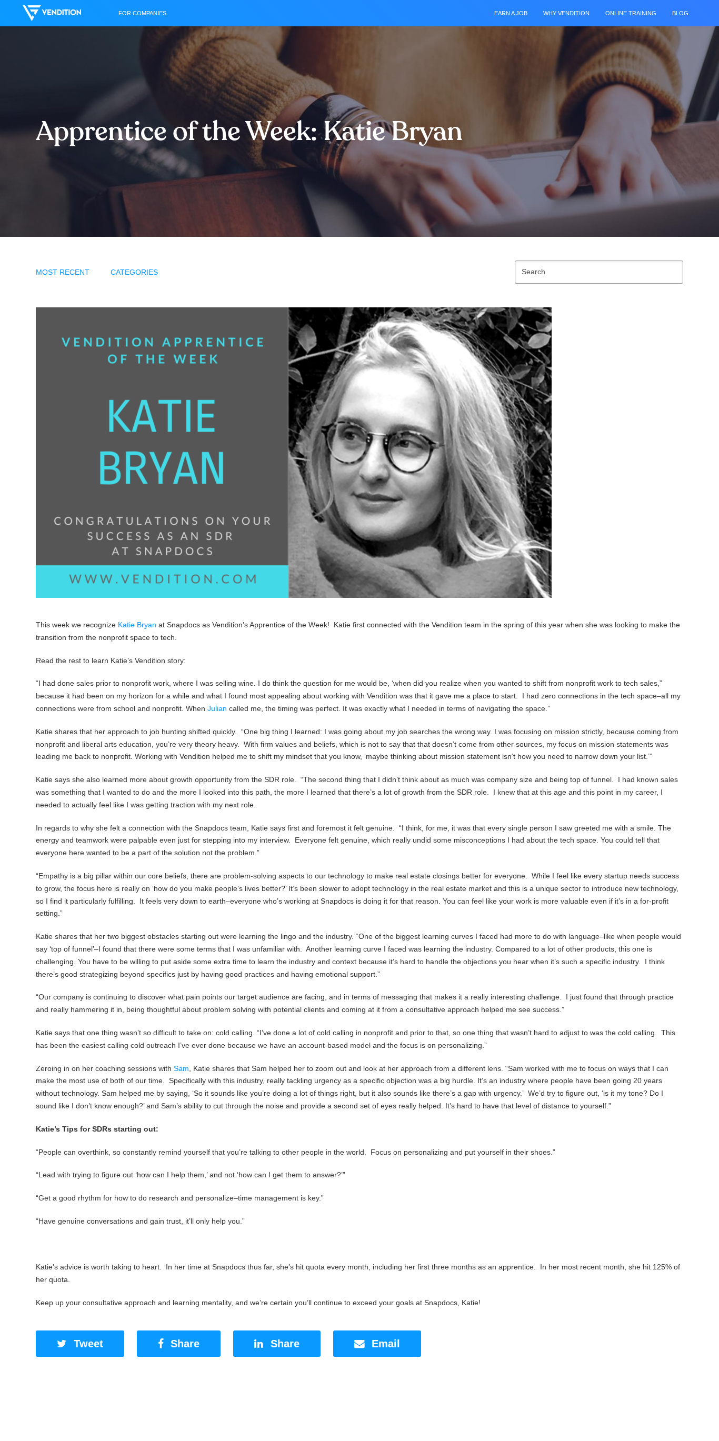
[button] (80, 1343)
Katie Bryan (137, 625)
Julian (217, 708)
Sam (181, 1068)
